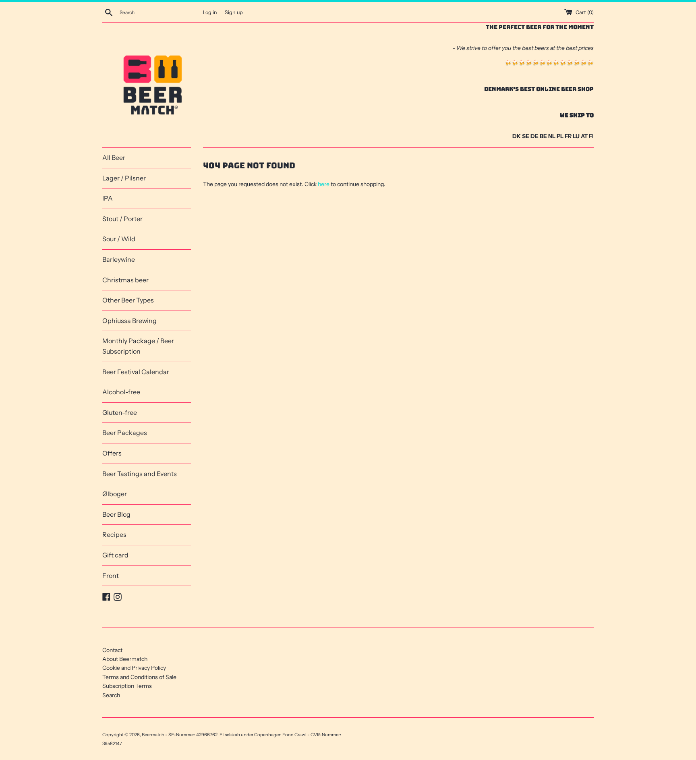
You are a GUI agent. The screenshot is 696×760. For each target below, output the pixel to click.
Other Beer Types (128, 300)
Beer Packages (124, 433)
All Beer (113, 157)
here (323, 184)
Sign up (234, 12)
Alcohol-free (121, 392)
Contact (112, 650)
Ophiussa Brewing (129, 321)
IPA (107, 198)
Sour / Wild (118, 239)
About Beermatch (124, 659)
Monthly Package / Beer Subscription (138, 346)
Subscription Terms (127, 686)
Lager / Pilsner (124, 178)
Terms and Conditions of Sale (139, 677)
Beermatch (153, 734)
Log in (210, 12)
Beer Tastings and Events (139, 474)
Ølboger (114, 494)
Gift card (115, 555)
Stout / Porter (122, 219)
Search (111, 695)
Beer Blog (116, 514)
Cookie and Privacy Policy (134, 667)
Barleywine (118, 259)
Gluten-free (119, 412)
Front (110, 576)
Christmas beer (125, 280)
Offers (112, 453)
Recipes (114, 534)
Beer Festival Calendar (135, 372)
